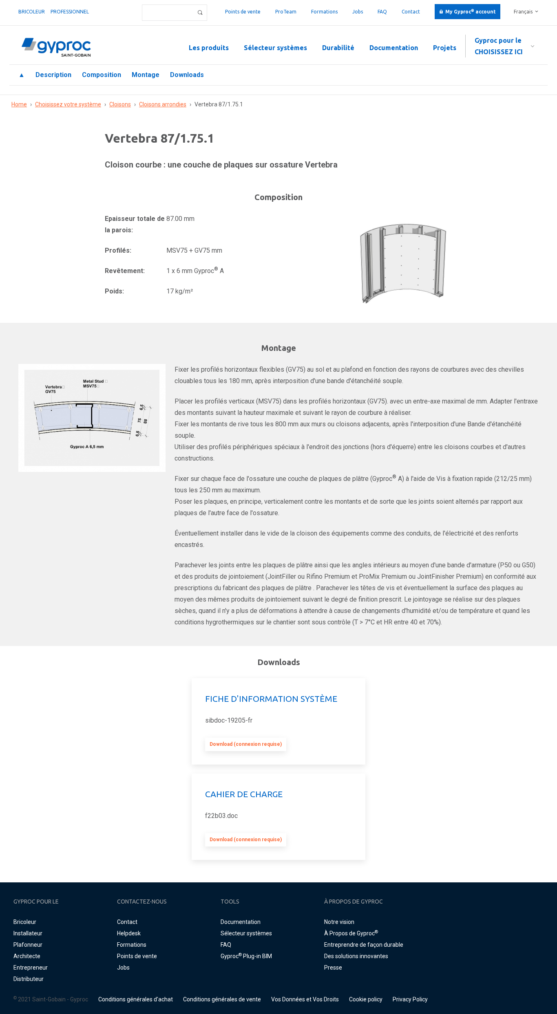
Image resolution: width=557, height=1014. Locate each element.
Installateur (27, 933)
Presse (333, 967)
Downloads (187, 75)
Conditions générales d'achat (135, 999)
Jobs (357, 11)
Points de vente (243, 11)
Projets (444, 47)
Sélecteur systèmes (275, 47)
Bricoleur (31, 11)
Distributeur (28, 979)
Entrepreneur (30, 967)
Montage (145, 75)
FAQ (382, 11)
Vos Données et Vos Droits (305, 999)
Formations (324, 11)
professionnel (70, 11)
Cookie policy (365, 999)
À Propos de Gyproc (351, 933)
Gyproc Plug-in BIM (246, 956)
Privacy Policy (410, 999)
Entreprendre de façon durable (363, 944)
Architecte (26, 956)
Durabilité (338, 47)
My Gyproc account (470, 12)
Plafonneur (27, 944)
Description (53, 75)
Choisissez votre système (68, 104)
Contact (411, 11)
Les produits (209, 47)
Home (19, 104)
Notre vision (339, 922)
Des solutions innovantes (356, 956)
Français (523, 11)
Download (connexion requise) (246, 744)
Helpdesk (129, 933)
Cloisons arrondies (162, 104)
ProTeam (285, 11)
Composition (101, 75)
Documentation (393, 47)
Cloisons (120, 104)
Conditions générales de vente (222, 999)
